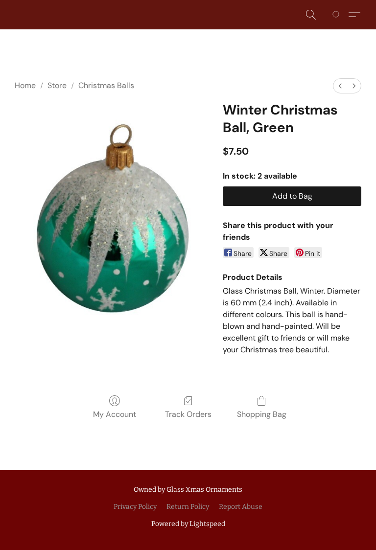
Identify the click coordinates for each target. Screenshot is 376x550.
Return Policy (187, 507)
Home (25, 85)
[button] (311, 14)
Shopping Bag (261, 414)
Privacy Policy (135, 507)
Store (57, 85)
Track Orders (188, 414)
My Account (114, 414)
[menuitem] (340, 86)
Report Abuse (240, 507)
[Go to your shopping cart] (337, 15)
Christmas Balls (106, 85)
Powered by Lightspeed (188, 524)
